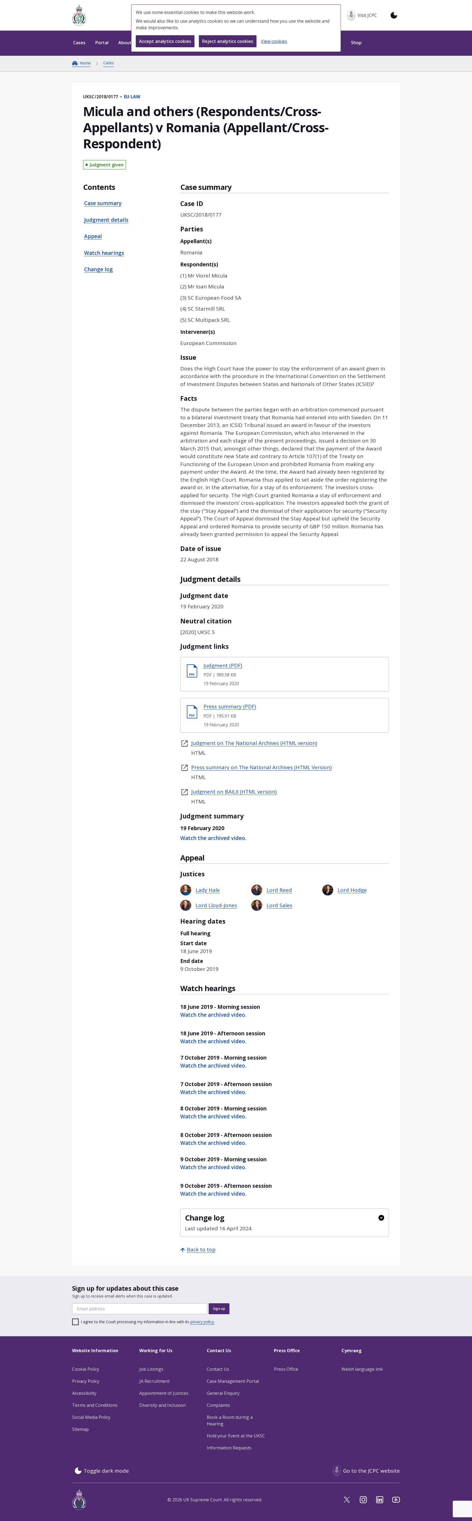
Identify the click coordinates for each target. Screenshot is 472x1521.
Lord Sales (279, 905)
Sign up (219, 1308)
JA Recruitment (154, 1381)
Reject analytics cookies (227, 41)
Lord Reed (279, 890)
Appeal (93, 236)
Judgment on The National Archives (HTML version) (254, 743)
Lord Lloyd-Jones (216, 905)
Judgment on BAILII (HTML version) (234, 791)
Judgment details (106, 219)
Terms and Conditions (94, 1405)
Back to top (201, 1249)
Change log (98, 269)
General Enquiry (223, 1393)
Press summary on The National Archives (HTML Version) (261, 767)
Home (85, 63)
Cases (108, 62)
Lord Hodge (352, 890)
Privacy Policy (85, 1381)
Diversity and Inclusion (162, 1405)
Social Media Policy (91, 1417)
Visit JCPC (367, 15)
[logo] (79, 15)
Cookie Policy (85, 1369)
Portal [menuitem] (101, 43)
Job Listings (151, 1369)
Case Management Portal (233, 1381)
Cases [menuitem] (79, 43)
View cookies (274, 41)
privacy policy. (202, 1321)
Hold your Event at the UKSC (236, 1436)
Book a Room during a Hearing (230, 1420)
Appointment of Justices (163, 1393)
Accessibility (84, 1393)
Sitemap (80, 1429)
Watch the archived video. (213, 838)
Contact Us (218, 1369)
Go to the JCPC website (371, 1470)
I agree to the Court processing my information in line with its (148, 1321)
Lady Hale (208, 890)
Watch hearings (104, 253)
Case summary (103, 203)
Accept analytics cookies (165, 41)
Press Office (286, 1369)
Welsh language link (362, 1369)
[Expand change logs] (381, 1218)
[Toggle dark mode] (394, 15)
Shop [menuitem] (356, 43)
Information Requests (229, 1448)
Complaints (218, 1405)
